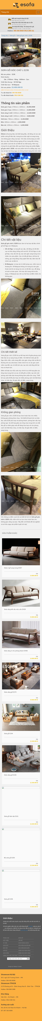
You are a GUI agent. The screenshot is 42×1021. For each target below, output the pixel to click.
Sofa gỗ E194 (8, 733)
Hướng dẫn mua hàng (24, 955)
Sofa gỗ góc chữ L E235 (24, 35)
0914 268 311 (18, 95)
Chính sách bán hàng (24, 950)
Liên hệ (20, 940)
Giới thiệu (6, 940)
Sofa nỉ (5, 950)
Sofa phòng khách (23, 943)
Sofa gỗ (12, 35)
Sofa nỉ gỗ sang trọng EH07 (13, 568)
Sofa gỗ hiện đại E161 (11, 816)
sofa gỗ (30, 926)
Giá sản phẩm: (12, 87)
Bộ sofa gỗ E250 (9, 858)
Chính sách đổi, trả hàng (10, 955)
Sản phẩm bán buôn (23, 948)
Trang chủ (5, 12)
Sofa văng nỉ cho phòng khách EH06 (16, 651)
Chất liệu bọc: (6, 84)
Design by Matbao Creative (15, 966)
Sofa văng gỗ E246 (10, 775)
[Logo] (25, 4)
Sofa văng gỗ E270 (10, 692)
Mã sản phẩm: (6, 74)
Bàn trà (5, 948)
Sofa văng (6, 953)
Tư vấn (5, 943)
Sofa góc (5, 945)
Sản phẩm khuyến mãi (24, 945)
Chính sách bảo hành (24, 953)
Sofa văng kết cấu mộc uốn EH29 (15, 609)
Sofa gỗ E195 (8, 899)
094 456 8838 (16, 92)
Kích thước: (5, 77)
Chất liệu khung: (7, 82)
